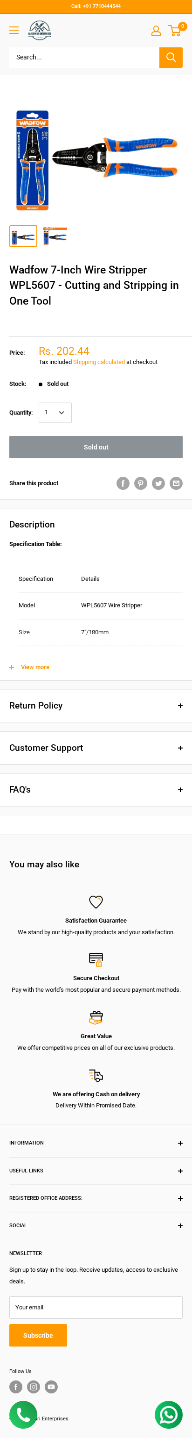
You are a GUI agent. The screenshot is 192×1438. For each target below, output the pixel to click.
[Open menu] (14, 30)
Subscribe (38, 1335)
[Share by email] (176, 483)
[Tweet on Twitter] (158, 483)
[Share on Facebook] (123, 483)
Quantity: (21, 412)
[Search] (171, 57)
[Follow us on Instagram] (33, 1386)
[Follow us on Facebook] (15, 1386)
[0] (175, 30)
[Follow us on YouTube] (51, 1386)
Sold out (96, 447)
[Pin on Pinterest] (140, 483)
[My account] (156, 31)
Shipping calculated (99, 361)
